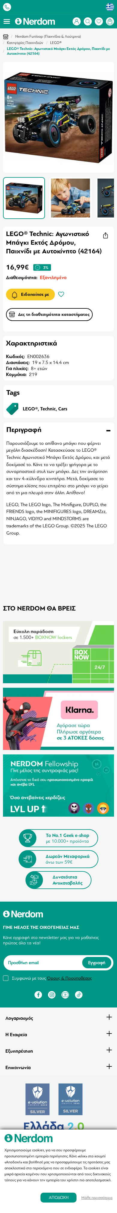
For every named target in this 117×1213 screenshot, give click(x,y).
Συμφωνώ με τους (52, 978)
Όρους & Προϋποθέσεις (69, 978)
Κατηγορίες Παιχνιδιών (25, 43)
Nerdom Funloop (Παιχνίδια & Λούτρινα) (48, 36)
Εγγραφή (96, 963)
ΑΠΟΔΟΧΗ (58, 1197)
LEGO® (56, 43)
